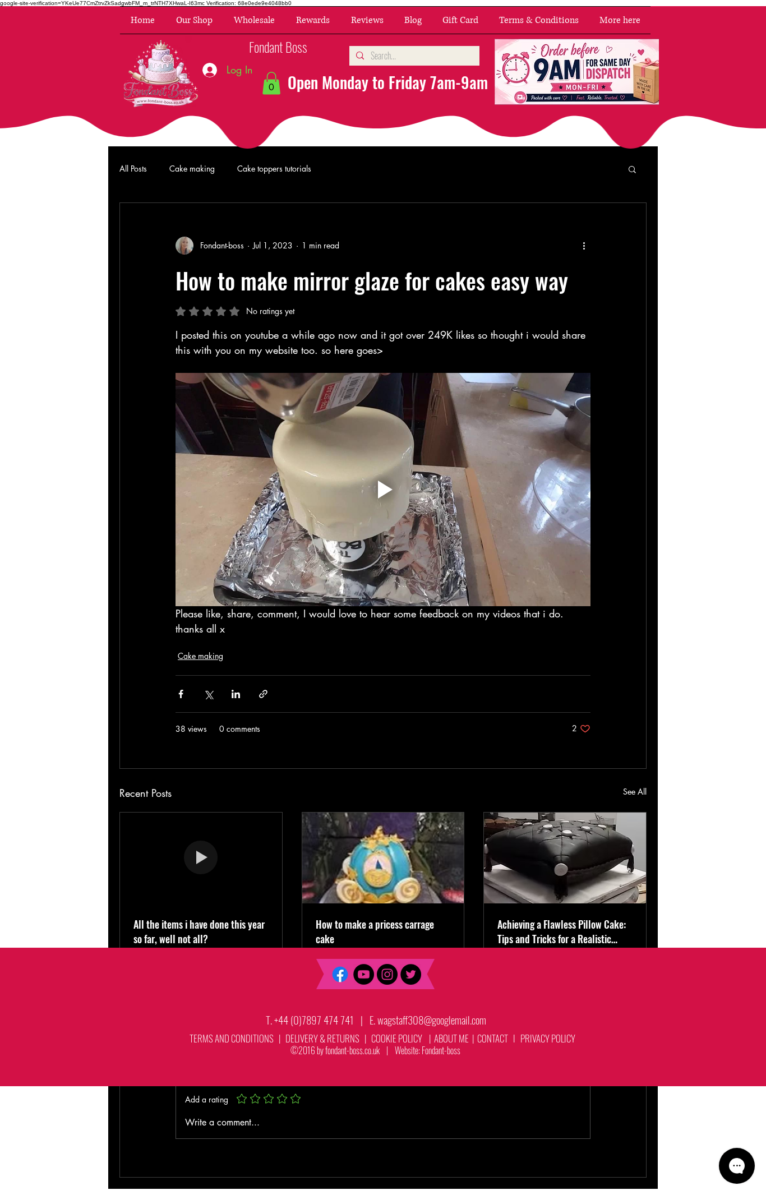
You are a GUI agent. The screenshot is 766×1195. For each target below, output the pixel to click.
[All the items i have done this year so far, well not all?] (201, 858)
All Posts (133, 168)
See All (635, 791)
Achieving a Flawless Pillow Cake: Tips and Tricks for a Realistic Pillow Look (561, 931)
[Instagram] (387, 974)
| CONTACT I (495, 1038)
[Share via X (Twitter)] (208, 694)
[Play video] (383, 489)
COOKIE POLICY (396, 1038)
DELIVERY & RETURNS (322, 1038)
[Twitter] (410, 974)
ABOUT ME (450, 1038)
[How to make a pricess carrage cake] (383, 858)
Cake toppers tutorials (274, 168)
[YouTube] (363, 974)
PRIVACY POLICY (548, 1038)
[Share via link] (263, 694)
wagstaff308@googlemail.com (431, 1019)
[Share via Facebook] (181, 694)
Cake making (192, 168)
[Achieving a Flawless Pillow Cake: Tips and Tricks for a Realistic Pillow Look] (565, 858)
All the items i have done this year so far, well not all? (199, 931)
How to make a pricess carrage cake (375, 931)
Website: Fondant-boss (427, 1050)
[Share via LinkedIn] (235, 694)
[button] (194, 20)
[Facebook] (340, 974)
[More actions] (583, 245)
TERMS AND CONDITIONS (232, 1038)
